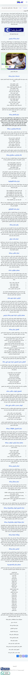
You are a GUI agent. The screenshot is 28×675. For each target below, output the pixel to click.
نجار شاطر (18, 118)
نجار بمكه (3, 49)
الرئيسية (15, 666)
